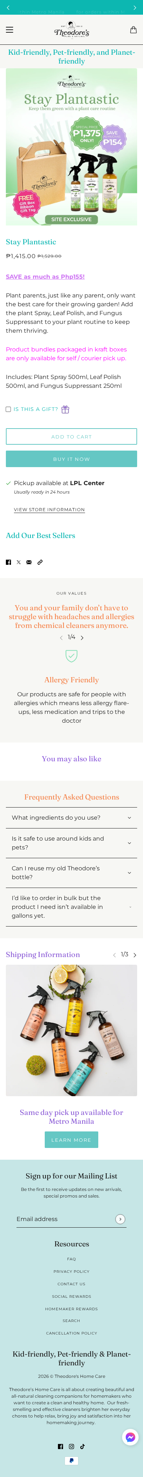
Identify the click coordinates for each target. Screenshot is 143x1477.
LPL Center (87, 483)
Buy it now (71, 459)
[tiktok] (82, 1446)
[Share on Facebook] (8, 562)
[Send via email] (28, 562)
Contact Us (71, 1284)
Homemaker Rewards (71, 1309)
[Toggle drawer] (9, 30)
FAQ (71, 1259)
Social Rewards (71, 1296)
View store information (49, 510)
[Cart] (133, 29)
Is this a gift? (36, 409)
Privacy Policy (71, 1271)
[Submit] (120, 1219)
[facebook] (60, 1446)
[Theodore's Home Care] (71, 30)
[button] (39, 562)
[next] (135, 7)
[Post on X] (18, 562)
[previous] (8, 7)
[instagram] (71, 1446)
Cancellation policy (71, 1333)
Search (71, 1320)
